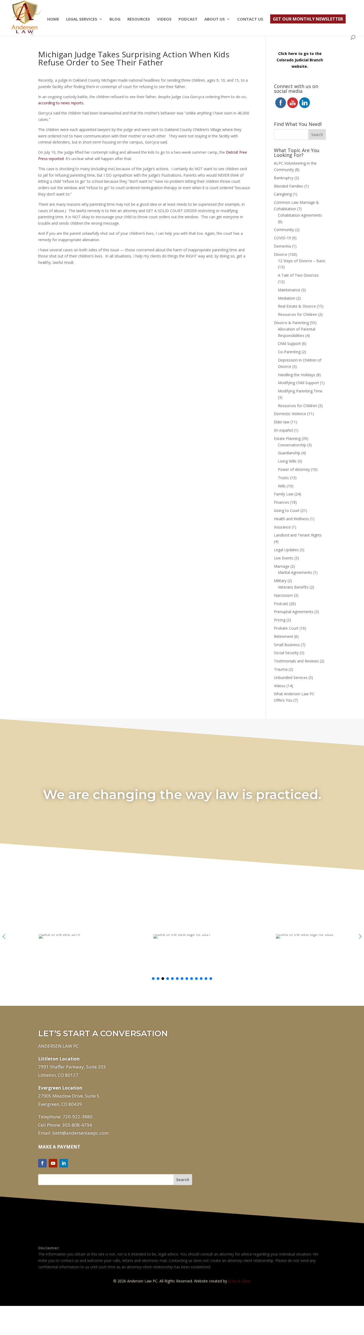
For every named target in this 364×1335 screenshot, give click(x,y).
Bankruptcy (283, 177)
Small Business (287, 644)
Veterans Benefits (293, 587)
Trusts (283, 477)
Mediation (286, 298)
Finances (281, 502)
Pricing (279, 619)
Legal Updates (286, 549)
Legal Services (81, 19)
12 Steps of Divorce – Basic (302, 260)
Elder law (281, 421)
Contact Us (250, 19)
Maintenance (289, 289)
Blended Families (288, 186)
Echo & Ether (239, 1281)
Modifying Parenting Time (300, 391)
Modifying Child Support (298, 382)
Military (280, 580)
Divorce (280, 254)
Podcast (188, 19)
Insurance (282, 527)
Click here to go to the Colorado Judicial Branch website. (300, 60)
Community (284, 229)
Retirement (283, 636)
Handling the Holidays (296, 374)
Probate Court (286, 628)
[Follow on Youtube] (53, 1163)
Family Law (283, 493)
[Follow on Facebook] (42, 1163)
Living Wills (287, 461)
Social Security (286, 652)
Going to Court (287, 510)
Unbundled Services (291, 677)
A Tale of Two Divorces (298, 275)
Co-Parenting (289, 351)
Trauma (281, 669)
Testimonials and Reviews (296, 660)
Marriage (281, 566)
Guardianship (289, 452)
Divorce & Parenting (291, 322)
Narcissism (283, 595)
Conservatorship (292, 444)
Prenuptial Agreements (293, 611)
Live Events (283, 558)
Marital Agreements (295, 572)
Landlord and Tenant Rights (298, 535)
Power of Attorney (294, 469)
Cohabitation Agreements (300, 215)
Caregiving (283, 194)
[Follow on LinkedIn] (63, 1163)
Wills (282, 485)
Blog (115, 19)
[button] (360, 936)
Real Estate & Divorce (297, 306)
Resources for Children (297, 314)
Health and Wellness (291, 518)
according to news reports (60, 102)
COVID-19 (282, 237)
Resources (138, 19)
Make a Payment (59, 1147)
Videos (164, 19)
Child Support (289, 343)
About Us (214, 19)
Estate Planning (287, 438)
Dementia (282, 246)
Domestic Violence (290, 413)
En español (283, 430)
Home (53, 19)
